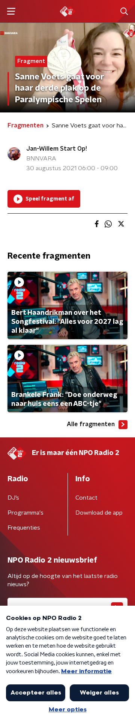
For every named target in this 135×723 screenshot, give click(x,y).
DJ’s (13, 498)
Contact (86, 498)
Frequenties (24, 528)
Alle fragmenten (91, 424)
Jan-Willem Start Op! (56, 149)
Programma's (26, 513)
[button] (11, 11)
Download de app (99, 513)
